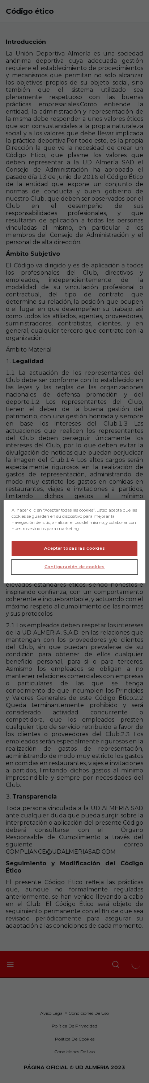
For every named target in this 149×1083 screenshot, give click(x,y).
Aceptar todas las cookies (74, 548)
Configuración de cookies (74, 566)
